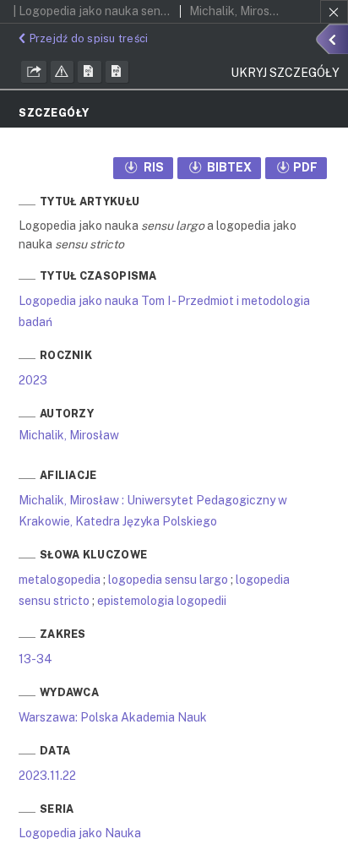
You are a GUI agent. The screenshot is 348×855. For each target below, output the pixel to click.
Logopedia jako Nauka (80, 833)
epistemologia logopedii (161, 600)
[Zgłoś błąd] (62, 72)
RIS (152, 167)
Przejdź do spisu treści (89, 38)
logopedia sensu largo (168, 579)
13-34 (35, 659)
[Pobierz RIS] (89, 72)
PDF (305, 167)
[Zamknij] (334, 12)
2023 (33, 380)
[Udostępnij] (34, 72)
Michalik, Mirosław (69, 435)
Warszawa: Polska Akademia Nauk (113, 717)
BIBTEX (228, 167)
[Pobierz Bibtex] (117, 72)
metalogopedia (60, 579)
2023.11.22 (47, 775)
